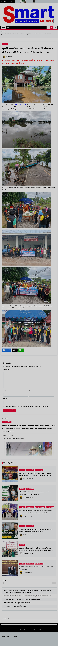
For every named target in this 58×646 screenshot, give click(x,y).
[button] (48, 27)
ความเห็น (6, 370)
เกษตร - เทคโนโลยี (7, 422)
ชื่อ (4, 391)
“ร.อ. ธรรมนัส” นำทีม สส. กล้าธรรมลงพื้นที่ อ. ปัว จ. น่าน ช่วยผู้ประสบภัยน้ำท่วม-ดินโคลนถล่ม (27, 596)
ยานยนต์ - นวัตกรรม (39, 507)
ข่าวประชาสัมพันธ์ (30, 470)
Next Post (5, 418)
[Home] (3, 27)
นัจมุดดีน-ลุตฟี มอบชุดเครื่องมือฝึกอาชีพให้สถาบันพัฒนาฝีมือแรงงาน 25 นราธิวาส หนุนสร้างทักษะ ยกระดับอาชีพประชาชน (35, 474)
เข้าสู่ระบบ (6, 618)
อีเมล (30, 391)
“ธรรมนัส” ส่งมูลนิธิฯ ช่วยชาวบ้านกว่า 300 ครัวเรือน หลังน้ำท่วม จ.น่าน (21, 599)
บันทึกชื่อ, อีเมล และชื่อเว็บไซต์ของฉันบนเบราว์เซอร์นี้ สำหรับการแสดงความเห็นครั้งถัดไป (27, 406)
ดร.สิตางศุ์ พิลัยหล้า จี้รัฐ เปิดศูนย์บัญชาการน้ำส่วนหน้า (17, 603)
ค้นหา (4, 580)
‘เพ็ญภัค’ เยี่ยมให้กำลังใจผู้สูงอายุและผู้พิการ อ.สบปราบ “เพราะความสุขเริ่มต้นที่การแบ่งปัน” (35, 493)
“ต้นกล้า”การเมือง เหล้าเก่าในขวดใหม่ (14, 606)
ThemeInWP (37, 630)
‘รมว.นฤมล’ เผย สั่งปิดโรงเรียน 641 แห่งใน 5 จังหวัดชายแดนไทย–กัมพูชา (36, 568)
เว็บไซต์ (5, 399)
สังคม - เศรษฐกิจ (39, 470)
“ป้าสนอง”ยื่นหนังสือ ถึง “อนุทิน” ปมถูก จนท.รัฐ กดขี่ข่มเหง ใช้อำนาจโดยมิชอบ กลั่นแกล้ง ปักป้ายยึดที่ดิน (36, 530)
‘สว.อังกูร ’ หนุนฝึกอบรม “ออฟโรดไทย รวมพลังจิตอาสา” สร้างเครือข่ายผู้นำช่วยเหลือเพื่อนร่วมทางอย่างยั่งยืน (35, 512)
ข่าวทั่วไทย (5, 44)
